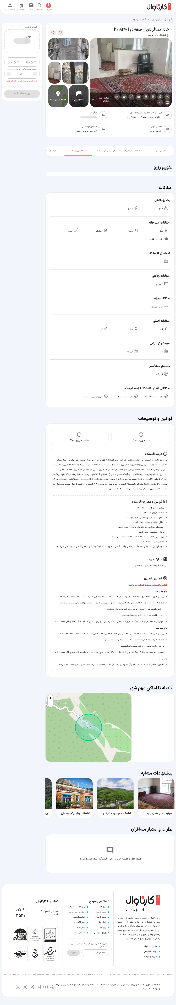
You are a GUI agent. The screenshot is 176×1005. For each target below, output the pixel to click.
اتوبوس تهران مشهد (43, 974)
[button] (50, 698)
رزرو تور (103, 927)
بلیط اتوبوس (101, 917)
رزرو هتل (102, 906)
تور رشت (23, 974)
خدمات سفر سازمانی (76, 912)
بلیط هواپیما (101, 912)
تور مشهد (31, 974)
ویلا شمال (107, 974)
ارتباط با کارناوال (150, 951)
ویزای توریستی (100, 932)
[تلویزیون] (167, 103)
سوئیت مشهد (81, 974)
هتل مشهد (160, 974)
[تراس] (117, 97)
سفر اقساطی (79, 922)
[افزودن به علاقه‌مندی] (60, 32)
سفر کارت (81, 927)
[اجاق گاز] (138, 97)
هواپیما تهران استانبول (11, 974)
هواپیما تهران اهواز (58, 974)
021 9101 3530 (22, 913)
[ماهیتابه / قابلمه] (124, 97)
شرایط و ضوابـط (150, 956)
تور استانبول (91, 974)
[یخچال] (146, 97)
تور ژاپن (99, 974)
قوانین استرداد (79, 917)
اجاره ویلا (155, 19)
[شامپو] (160, 97)
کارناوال (168, 19)
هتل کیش (150, 974)
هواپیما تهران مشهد (138, 974)
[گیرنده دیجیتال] (160, 103)
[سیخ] (131, 97)
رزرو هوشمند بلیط (77, 906)
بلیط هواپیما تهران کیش (121, 974)
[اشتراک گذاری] (53, 32)
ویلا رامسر (169, 974)
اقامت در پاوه (139, 19)
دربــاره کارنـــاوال (150, 946)
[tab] (160, 150)
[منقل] (153, 97)
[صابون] (167, 97)
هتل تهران (70, 974)
